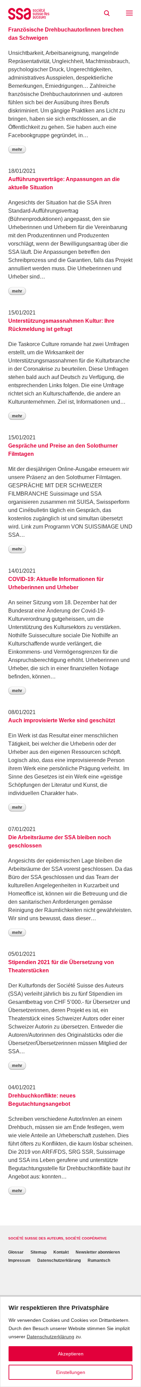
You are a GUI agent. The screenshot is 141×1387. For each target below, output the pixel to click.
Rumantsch (99, 1260)
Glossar (16, 1252)
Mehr (17, 149)
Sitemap (38, 1252)
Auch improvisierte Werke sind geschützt (61, 720)
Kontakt (61, 1252)
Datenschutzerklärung (50, 1336)
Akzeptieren (71, 1353)
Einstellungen (70, 1372)
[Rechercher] (106, 13)
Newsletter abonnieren (98, 1252)
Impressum (19, 1260)
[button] (129, 14)
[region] (70, 1341)
